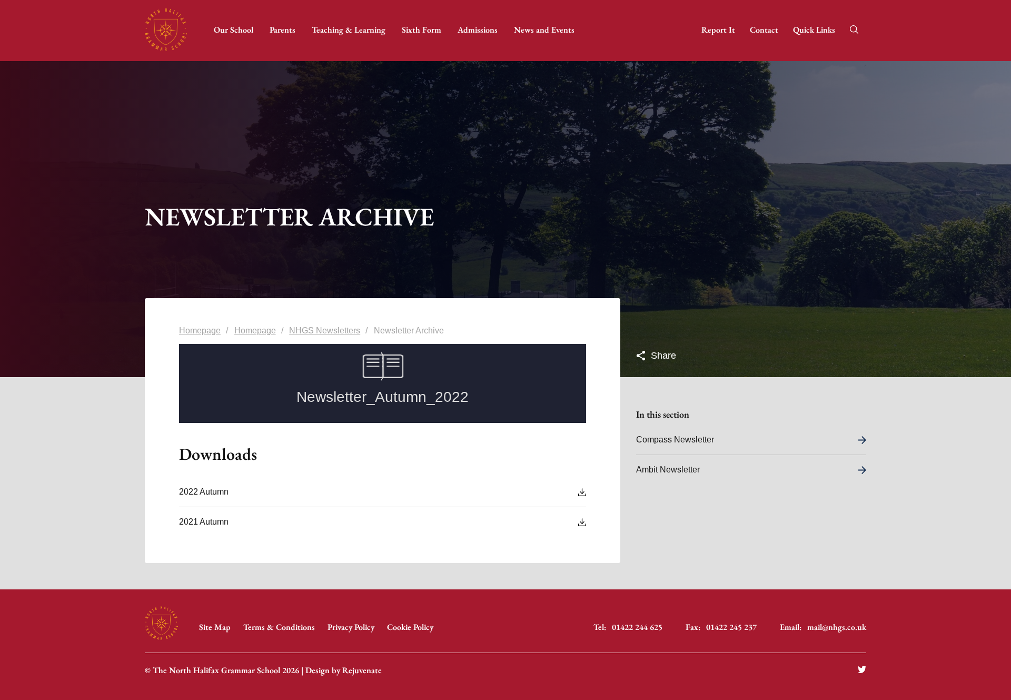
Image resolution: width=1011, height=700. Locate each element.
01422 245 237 (731, 627)
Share (662, 355)
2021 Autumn (204, 521)
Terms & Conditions (279, 627)
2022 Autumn (204, 491)
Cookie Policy (410, 627)
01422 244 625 (637, 627)
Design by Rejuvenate (343, 670)
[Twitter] (862, 670)
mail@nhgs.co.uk (836, 627)
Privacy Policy (351, 627)
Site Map (215, 627)
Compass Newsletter (675, 439)
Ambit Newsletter (668, 469)
